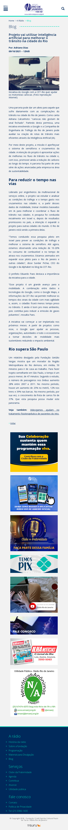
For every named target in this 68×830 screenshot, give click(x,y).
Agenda (12, 776)
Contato (13, 802)
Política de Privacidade (20, 806)
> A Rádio (19, 20)
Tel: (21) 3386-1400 (18, 810)
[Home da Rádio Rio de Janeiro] (34, 9)
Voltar (13, 423)
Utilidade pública (17, 789)
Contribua (14, 780)
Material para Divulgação (21, 754)
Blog (11, 758)
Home (11, 20)
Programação (15, 750)
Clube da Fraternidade (20, 772)
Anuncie (13, 784)
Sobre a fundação (18, 746)
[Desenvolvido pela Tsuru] (34, 825)
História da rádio (17, 741)
